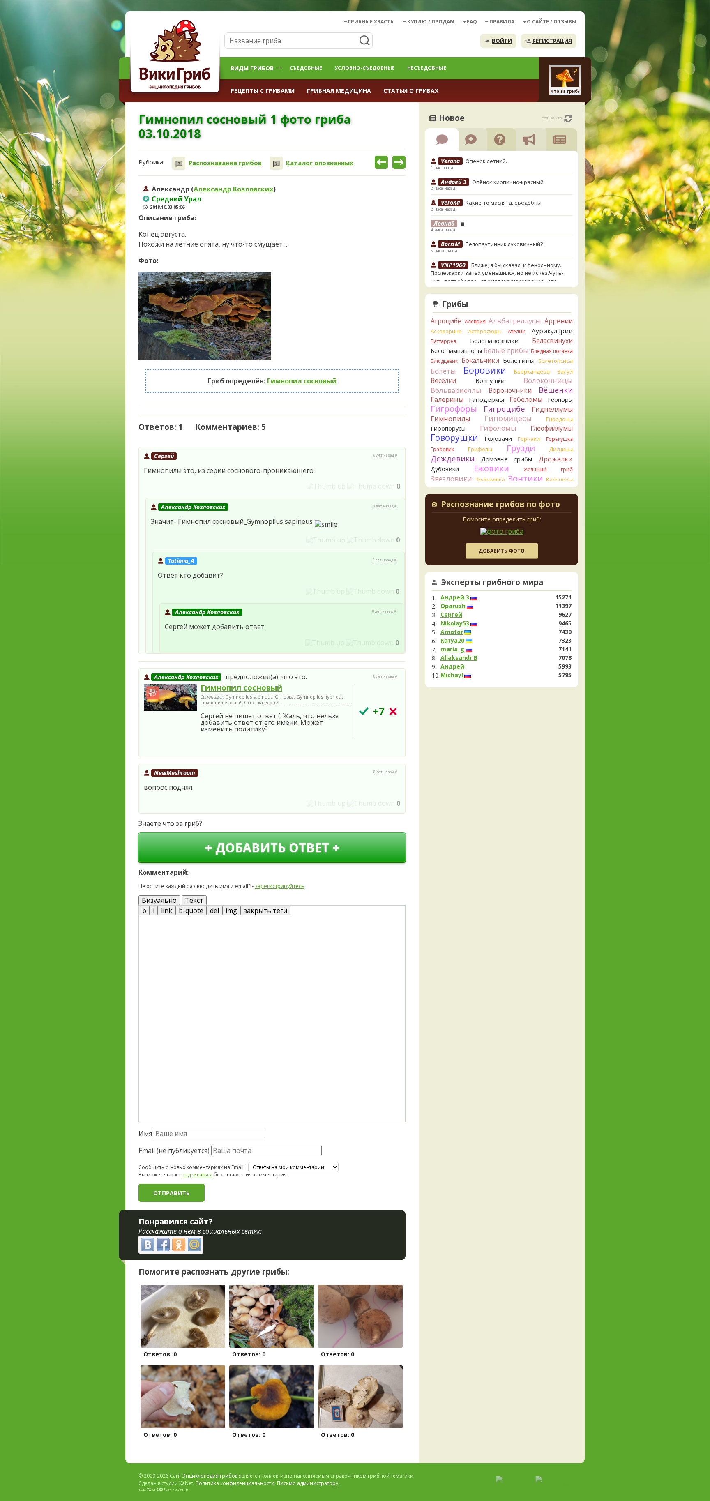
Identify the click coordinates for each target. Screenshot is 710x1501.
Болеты (443, 371)
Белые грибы (506, 350)
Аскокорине (446, 331)
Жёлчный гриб (548, 469)
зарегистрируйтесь (279, 886)
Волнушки (490, 381)
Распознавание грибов (225, 163)
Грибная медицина (339, 91)
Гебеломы (525, 399)
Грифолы (480, 449)
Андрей (452, 666)
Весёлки (443, 380)
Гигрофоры (454, 408)
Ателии (517, 331)
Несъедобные (426, 68)
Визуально (159, 900)
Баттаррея (443, 341)
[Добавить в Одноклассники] (178, 1244)
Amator (451, 632)
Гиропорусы (448, 428)
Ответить (161, 486)
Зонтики (525, 478)
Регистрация (552, 40)
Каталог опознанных (319, 163)
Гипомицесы (508, 418)
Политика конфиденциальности (235, 1483)
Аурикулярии (552, 331)
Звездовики (451, 479)
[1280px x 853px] (204, 316)
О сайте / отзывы (551, 21)
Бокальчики (480, 360)
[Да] (363, 711)
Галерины (447, 399)
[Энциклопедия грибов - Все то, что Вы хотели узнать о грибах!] (176, 56)
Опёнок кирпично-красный (508, 182)
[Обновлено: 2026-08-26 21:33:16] (568, 118)
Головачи (498, 439)
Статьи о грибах (410, 91)
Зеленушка (490, 479)
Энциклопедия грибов (209, 1475)
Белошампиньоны (456, 351)
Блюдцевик (444, 360)
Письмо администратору (307, 1483)
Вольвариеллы (456, 390)
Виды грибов (252, 68)
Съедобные (306, 68)
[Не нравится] (371, 486)
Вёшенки (556, 390)
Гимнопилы (450, 418)
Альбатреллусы (515, 320)
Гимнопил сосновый (302, 380)
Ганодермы (486, 399)
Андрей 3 (454, 597)
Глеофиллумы (551, 428)
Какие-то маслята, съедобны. (504, 202)
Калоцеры (559, 479)
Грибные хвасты (371, 21)
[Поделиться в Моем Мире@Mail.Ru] (194, 1244)
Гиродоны (559, 419)
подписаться (197, 1174)
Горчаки (529, 439)
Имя (145, 1133)
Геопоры (560, 399)
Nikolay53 (454, 623)
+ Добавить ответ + (272, 847)
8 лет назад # (385, 455)
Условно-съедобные (364, 68)
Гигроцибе (504, 408)
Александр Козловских (233, 189)
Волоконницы (548, 380)
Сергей (164, 456)
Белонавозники (494, 341)
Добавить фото (502, 550)
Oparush (453, 606)
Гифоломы (498, 428)
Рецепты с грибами (263, 91)
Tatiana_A (181, 561)
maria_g (452, 649)
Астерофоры (485, 331)
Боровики (484, 370)
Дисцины (561, 449)
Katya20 (452, 640)
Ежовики (491, 468)
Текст (194, 900)
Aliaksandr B (458, 658)
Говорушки (454, 437)
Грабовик (442, 449)
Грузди (521, 448)
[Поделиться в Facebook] (163, 1244)
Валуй (565, 371)
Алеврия (475, 321)
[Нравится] (326, 486)
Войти (502, 40)
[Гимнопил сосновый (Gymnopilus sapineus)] (170, 698)
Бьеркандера (532, 371)
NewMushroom (174, 773)
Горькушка (559, 439)
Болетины (519, 360)
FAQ (472, 21)
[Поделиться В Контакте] (147, 1244)
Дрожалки (556, 458)
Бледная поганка (552, 351)
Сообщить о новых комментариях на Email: (191, 1167)
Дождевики (453, 458)
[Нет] (393, 711)
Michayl (451, 675)
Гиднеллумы (552, 409)
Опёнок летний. (486, 161)
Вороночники (510, 390)
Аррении (558, 320)
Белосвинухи (552, 340)
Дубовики (445, 469)
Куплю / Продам (430, 21)
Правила (501, 21)
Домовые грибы (506, 459)
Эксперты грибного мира (492, 582)
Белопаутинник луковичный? (504, 244)
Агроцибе (446, 320)
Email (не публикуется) (174, 1150)
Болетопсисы (555, 360)
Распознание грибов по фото (500, 505)
